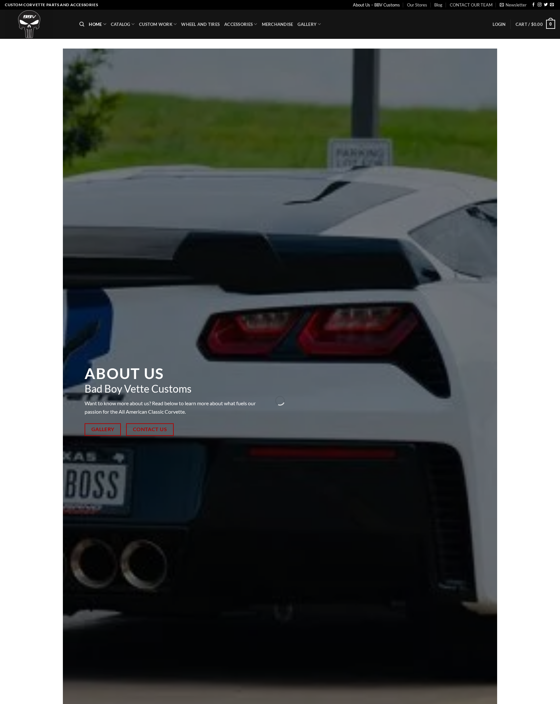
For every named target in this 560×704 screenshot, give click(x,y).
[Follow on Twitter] (546, 5)
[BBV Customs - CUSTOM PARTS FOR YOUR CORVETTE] (37, 24)
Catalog (120, 24)
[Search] (81, 24)
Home (95, 24)
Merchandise (277, 24)
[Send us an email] (552, 5)
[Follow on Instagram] (540, 5)
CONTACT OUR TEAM (471, 4)
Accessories (238, 24)
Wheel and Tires (200, 24)
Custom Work (155, 24)
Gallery (307, 24)
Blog (438, 4)
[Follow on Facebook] (533, 5)
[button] (513, 5)
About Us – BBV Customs (376, 4)
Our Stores (417, 4)
